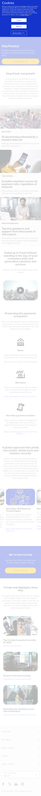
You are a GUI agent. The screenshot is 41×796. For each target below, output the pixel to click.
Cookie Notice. (24, 15)
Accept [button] (19, 20)
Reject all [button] (19, 26)
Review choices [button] (17, 33)
